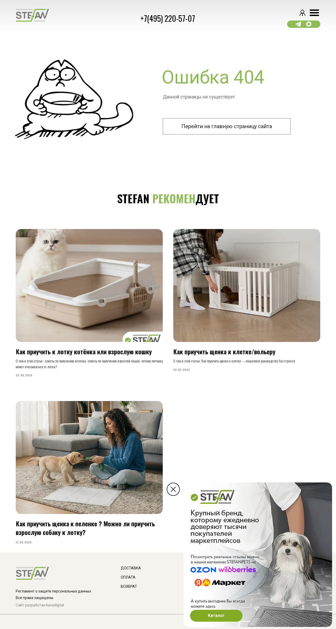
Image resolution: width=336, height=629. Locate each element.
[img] (173, 489)
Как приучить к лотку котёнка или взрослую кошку (84, 351)
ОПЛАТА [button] (128, 577)
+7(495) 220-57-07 (167, 18)
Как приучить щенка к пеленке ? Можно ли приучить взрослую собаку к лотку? (85, 528)
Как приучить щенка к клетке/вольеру (224, 351)
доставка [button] (131, 568)
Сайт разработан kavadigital (40, 605)
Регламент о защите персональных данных (53, 591)
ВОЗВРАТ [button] (129, 586)
